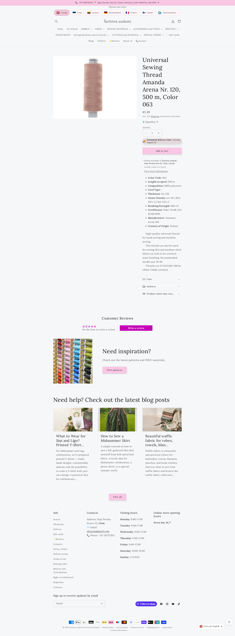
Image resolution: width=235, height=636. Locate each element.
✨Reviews (58, 539)
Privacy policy (122, 627)
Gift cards (58, 534)
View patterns (115, 370)
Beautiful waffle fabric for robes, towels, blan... (159, 440)
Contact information (119, 630)
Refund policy (108, 627)
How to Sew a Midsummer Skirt (115, 438)
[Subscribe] (101, 603)
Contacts (58, 544)
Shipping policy (153, 627)
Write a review (136, 328)
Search (56, 519)
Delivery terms (60, 554)
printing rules (60, 564)
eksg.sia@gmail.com (98, 531)
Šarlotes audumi (76, 627)
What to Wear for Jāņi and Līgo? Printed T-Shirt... (71, 440)
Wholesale (58, 524)
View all (117, 496)
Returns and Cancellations (60, 570)
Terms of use (59, 559)
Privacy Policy (60, 549)
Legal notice (167, 627)
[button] (56, 21)
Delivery (57, 529)
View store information (156, 171)
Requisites (58, 582)
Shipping (155, 116)
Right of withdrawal (63, 577)
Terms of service (137, 627)
